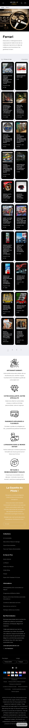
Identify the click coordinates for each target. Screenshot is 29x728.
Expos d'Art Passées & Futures (11, 577)
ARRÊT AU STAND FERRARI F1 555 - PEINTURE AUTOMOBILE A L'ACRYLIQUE (7, 221)
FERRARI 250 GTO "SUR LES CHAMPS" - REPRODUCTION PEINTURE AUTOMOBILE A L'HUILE (7, 79)
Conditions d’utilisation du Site (9, 686)
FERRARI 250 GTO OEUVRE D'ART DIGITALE (21, 307)
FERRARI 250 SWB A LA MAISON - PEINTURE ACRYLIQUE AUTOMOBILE (20, 248)
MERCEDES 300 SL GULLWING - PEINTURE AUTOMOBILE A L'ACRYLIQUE (21, 167)
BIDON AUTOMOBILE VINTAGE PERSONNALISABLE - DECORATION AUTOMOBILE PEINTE (21, 138)
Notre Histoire (7, 559)
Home (2, 7)
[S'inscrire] (24, 524)
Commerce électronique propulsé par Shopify (15, 680)
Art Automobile (7, 538)
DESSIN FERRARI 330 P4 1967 (21, 76)
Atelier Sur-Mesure (8, 566)
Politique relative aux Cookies (11, 609)
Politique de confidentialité (15, 684)
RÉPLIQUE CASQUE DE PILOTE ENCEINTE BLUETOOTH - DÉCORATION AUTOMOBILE (20, 109)
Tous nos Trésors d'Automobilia (11, 549)
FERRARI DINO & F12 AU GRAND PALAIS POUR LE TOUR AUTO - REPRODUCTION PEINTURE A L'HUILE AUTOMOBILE (7, 250)
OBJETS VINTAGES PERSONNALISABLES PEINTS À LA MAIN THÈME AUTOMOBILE (7, 334)
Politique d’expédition (23, 686)
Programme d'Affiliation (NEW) (11, 593)
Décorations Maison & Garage (11, 541)
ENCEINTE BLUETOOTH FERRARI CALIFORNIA (20, 196)
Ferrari (7, 7)
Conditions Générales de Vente (11, 602)
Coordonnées (8, 689)
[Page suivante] (21, 350)
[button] (3, 3)
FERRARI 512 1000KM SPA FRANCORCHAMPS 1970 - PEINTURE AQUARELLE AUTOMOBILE (7, 279)
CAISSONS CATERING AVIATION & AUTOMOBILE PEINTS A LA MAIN (20, 334)
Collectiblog (6, 570)
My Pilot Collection (11, 678)
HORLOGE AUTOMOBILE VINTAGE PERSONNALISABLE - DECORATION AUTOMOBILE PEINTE (7, 138)
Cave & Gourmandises (9, 545)
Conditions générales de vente (19, 689)
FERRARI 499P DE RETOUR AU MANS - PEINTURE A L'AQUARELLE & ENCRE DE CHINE (21, 221)
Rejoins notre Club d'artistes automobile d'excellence (14, 598)
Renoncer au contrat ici (9, 606)
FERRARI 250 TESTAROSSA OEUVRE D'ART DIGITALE (7, 307)
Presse (5, 573)
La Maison (6, 562)
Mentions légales (15, 691)
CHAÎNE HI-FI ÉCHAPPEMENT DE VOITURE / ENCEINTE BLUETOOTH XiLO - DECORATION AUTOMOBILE (7, 109)
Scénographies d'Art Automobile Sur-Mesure (13, 588)
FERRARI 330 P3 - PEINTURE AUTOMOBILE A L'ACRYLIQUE (7, 196)
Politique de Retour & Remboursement (16, 681)
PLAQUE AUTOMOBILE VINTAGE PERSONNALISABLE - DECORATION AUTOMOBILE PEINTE (7, 168)
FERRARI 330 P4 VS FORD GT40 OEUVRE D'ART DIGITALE (21, 277)
